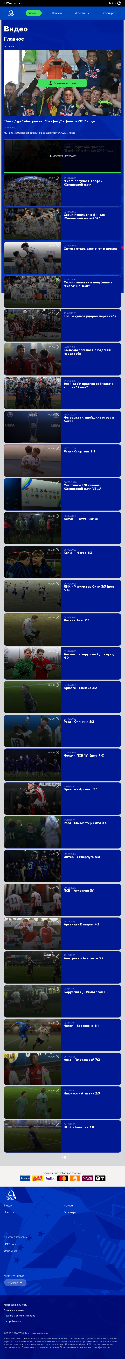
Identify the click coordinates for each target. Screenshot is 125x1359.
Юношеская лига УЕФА (11, 13)
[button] (33, 13)
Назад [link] (11, 46)
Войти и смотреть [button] (65, 83)
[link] (57, 13)
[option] (62, 156)
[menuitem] (35, 13)
